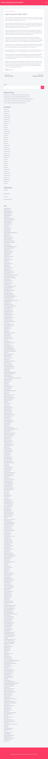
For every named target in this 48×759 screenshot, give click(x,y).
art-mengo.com (7, 493)
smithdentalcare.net (8, 736)
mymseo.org (6, 725)
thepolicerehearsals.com (8, 430)
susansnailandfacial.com (8, 602)
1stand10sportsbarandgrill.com (10, 351)
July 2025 (6, 125)
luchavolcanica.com (7, 533)
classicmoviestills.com (8, 416)
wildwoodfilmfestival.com (9, 276)
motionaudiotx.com (8, 729)
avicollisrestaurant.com (8, 546)
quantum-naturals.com (8, 690)
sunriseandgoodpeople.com (9, 522)
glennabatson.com (7, 438)
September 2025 (7, 121)
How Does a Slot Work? (38, 75)
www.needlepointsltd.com (9, 632)
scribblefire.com (7, 392)
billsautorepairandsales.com (9, 688)
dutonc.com (6, 498)
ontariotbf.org (6, 243)
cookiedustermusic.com (8, 529)
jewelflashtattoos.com (8, 252)
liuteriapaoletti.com (8, 520)
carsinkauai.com (7, 700)
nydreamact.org (7, 249)
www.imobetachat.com (8, 591)
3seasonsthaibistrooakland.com (10, 390)
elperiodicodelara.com (8, 211)
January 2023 (6, 171)
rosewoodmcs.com (7, 656)
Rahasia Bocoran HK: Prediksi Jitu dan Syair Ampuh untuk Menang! (16, 94)
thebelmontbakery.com (8, 238)
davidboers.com (7, 589)
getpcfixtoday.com (7, 253)
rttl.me (5, 731)
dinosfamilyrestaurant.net (9, 294)
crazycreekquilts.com (8, 445)
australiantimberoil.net (8, 293)
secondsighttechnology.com (9, 361)
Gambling (11, 69)
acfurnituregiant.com (8, 222)
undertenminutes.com (8, 224)
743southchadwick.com (8, 307)
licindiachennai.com (7, 214)
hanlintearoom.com (7, 708)
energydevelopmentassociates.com (11, 300)
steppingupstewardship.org (9, 643)
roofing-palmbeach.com (8, 310)
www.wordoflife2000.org (9, 324)
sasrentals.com (7, 359)
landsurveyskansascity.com (9, 622)
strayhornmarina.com (8, 440)
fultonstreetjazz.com (8, 280)
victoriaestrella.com (8, 540)
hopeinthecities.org (7, 409)
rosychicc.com (6, 404)
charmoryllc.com (7, 424)
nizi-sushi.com (6, 492)
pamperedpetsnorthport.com (9, 342)
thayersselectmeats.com (9, 574)
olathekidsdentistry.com (8, 346)
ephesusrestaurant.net (8, 671)
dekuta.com (6, 652)
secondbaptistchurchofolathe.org (10, 724)
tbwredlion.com (7, 687)
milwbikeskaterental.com (9, 513)
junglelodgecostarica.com (9, 502)
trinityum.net (6, 667)
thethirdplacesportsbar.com (9, 670)
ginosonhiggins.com (7, 509)
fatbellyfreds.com (7, 674)
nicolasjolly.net (7, 455)
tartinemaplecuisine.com (8, 489)
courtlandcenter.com (8, 543)
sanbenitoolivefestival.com (9, 414)
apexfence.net (6, 741)
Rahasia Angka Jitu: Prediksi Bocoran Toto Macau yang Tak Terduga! (17, 100)
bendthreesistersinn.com (8, 524)
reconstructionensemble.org (9, 530)
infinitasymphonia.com (8, 457)
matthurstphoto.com (8, 695)
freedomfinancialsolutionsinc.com (10, 613)
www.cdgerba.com (7, 680)
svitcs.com (6, 564)
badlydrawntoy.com (7, 594)
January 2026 (6, 113)
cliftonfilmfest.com (8, 315)
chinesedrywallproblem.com (9, 523)
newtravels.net (7, 235)
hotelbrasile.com (7, 279)
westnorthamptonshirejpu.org (10, 277)
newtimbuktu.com (7, 228)
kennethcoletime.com (8, 485)
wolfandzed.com (7, 650)
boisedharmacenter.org (8, 399)
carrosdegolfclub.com (8, 298)
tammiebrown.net (7, 496)
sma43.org (6, 637)
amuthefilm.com (7, 452)
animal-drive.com (7, 570)
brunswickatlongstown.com (9, 488)
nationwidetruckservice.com (9, 536)
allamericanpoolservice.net (9, 373)
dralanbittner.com (7, 335)
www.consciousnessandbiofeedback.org (11, 660)
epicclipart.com (7, 257)
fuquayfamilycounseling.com (9, 721)
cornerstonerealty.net (8, 659)
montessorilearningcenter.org (9, 691)
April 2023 (6, 165)
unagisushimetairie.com (8, 250)
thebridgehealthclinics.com (9, 580)
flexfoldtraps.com (7, 615)
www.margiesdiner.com (8, 629)
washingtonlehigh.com (8, 646)
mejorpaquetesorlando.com (9, 349)
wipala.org (6, 402)
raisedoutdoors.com (8, 318)
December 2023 (7, 149)
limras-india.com (7, 209)
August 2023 (6, 157)
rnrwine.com (6, 718)
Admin (13, 11)
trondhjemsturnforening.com (9, 684)
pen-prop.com (6, 604)
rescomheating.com (7, 732)
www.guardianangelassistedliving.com (11, 683)
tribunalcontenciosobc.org (9, 434)
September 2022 (7, 179)
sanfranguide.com (7, 423)
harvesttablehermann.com (9, 297)
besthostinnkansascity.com (9, 735)
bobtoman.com (7, 262)
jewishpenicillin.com (8, 375)
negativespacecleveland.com (9, 519)
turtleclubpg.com (7, 537)
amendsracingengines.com (9, 616)
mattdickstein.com (7, 592)
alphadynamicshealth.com (9, 705)
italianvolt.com (7, 331)
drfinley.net (6, 715)
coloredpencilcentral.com (9, 314)
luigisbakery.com (7, 647)
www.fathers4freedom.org (9, 606)
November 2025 (7, 117)
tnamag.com (6, 571)
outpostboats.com (7, 406)
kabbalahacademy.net (8, 355)
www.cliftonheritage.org (8, 636)
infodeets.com (6, 217)
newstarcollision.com (8, 358)
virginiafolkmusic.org (8, 379)
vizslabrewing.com (7, 334)
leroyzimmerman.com (8, 714)
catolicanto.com (7, 385)
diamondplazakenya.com (8, 685)
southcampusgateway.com (9, 272)
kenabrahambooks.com (8, 450)
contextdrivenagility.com (9, 475)
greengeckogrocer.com (8, 363)
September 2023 (7, 155)
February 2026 (6, 111)
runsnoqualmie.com (7, 626)
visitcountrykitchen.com (8, 505)
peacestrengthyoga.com (8, 612)
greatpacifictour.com (8, 539)
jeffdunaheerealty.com (8, 611)
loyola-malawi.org (7, 403)
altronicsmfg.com (7, 229)
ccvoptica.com (6, 644)
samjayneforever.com (8, 694)
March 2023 (6, 167)
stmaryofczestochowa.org (9, 479)
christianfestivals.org (8, 503)
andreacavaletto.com (8, 396)
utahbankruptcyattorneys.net (9, 321)
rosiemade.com (7, 344)
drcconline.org (6, 547)
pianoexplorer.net (7, 664)
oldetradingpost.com (8, 289)
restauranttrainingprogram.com (10, 372)
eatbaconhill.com (7, 231)
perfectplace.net (7, 389)
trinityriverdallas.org (8, 387)
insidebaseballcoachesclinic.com (10, 698)
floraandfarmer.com (8, 301)
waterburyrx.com (7, 550)
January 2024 (6, 147)
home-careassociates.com (9, 394)
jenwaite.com (6, 711)
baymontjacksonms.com (8, 515)
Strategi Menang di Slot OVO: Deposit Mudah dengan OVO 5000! (16, 96)
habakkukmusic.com (7, 596)
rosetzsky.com (6, 464)
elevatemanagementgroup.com (10, 712)
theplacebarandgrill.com (8, 548)
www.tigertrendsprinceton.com (10, 605)
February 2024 (6, 145)
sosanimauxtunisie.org (8, 263)
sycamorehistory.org (8, 657)
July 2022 (6, 183)
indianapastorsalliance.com (9, 554)
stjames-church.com (8, 468)
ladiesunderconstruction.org (9, 290)
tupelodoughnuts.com (8, 345)
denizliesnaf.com (7, 560)
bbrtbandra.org (7, 255)
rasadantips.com (7, 226)
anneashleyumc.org (7, 620)
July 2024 (6, 135)
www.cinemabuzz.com (8, 653)
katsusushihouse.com (8, 459)
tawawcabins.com (7, 327)
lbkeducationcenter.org (8, 386)
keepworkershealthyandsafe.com (10, 246)
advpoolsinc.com (7, 551)
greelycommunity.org (8, 461)
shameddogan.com (7, 582)
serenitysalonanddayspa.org (9, 219)
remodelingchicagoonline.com (9, 639)
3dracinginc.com (7, 426)
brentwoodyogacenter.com (9, 640)
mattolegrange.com (8, 500)
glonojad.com (6, 465)
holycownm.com (7, 534)
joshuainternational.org (8, 601)
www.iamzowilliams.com (9, 661)
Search (5, 84)
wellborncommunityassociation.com (11, 274)
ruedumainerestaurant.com (9, 462)
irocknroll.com (6, 322)
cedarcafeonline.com (8, 221)
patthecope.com (7, 563)
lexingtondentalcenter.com (9, 368)
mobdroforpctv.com (8, 411)
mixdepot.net (6, 654)
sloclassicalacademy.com (9, 435)
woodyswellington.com (8, 673)
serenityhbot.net (7, 599)
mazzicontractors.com (8, 668)
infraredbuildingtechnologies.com (10, 296)
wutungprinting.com (8, 510)
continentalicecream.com (9, 444)
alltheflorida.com (7, 697)
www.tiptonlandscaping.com (9, 642)
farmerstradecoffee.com (9, 587)
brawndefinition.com (8, 443)
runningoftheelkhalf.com (9, 609)
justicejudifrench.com (8, 481)
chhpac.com (6, 726)
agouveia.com (6, 722)
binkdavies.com (7, 447)
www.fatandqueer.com (8, 619)
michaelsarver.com (7, 362)
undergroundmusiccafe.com (9, 738)
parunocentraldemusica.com (9, 681)
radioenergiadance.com (8, 267)
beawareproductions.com (9, 474)
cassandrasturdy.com (8, 413)
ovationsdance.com (7, 380)
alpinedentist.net (7, 266)
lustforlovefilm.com (8, 454)
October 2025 (6, 119)
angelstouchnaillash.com (9, 354)
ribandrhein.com (7, 382)
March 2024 (6, 143)
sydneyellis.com (7, 369)
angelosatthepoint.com (8, 553)
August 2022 (6, 181)
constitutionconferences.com (9, 561)
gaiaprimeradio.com (7, 495)
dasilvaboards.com (7, 437)
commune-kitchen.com (8, 451)
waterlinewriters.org (8, 581)
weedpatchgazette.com (8, 338)
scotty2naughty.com (8, 469)
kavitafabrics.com (7, 531)
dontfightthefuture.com (8, 311)
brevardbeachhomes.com (9, 304)
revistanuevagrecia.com (8, 467)
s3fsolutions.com (7, 303)
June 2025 (6, 127)
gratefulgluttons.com (8, 410)
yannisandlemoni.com (8, 337)
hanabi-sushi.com (7, 649)
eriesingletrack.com (7, 341)
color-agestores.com (8, 400)
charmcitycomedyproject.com (9, 472)
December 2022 (7, 173)
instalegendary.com (7, 245)
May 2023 (6, 163)
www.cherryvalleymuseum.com (10, 286)
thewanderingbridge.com (8, 482)
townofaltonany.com (8, 516)
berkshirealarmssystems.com (9, 332)
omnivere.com (6, 225)
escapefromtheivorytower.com (10, 305)
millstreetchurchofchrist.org (9, 701)
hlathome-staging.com (8, 365)
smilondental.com (7, 356)
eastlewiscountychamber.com (9, 433)
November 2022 (7, 175)
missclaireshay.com (7, 208)
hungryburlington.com (8, 486)
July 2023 (6, 159)
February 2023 (6, 169)
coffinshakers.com (7, 478)
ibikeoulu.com (6, 476)
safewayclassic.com (8, 239)
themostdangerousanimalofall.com (11, 428)
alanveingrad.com (7, 507)
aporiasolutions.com (8, 575)
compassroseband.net (8, 567)
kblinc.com (6, 339)
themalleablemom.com (8, 483)
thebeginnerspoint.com (8, 420)
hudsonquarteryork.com (8, 677)
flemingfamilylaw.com (8, 717)
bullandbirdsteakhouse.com (9, 633)
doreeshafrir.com (7, 471)
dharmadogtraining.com (8, 728)
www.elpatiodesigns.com (9, 676)
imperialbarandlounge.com (9, 317)
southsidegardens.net (8, 666)
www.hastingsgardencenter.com (10, 663)
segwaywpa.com (7, 577)
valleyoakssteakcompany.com (10, 555)
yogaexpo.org (6, 393)
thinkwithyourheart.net (8, 320)
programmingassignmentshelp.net (10, 232)
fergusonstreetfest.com (8, 692)
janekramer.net (7, 491)
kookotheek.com (7, 269)
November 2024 (7, 133)
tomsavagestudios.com (8, 376)
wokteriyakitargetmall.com (9, 366)
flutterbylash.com (7, 707)
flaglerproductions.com (8, 441)
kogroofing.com (7, 265)
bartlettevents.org (7, 281)
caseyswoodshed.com (8, 557)
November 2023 (7, 151)
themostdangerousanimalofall (12, 2)
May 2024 (6, 139)
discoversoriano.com (8, 418)
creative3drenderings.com (9, 585)
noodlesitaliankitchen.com (9, 248)
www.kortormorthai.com (8, 618)
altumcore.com (7, 568)
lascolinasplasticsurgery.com (9, 635)
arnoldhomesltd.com (8, 313)
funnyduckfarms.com (8, 709)
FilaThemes (35, 754)
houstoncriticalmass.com (9, 427)
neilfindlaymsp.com (7, 544)
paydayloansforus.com (8, 236)
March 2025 (6, 129)
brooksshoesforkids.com (8, 572)
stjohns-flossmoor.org (8, 526)
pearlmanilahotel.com (8, 259)
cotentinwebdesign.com (8, 287)
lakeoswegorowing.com (8, 719)
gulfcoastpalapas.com (8, 578)
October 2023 (6, 153)
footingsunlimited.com (8, 625)
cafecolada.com (7, 417)
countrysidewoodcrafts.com (9, 241)
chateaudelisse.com (8, 273)
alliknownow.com (7, 431)
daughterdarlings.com (8, 215)
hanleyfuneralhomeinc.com (9, 348)
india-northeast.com (8, 308)
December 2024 (7, 131)
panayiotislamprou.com (8, 270)
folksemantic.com (7, 328)
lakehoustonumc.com (8, 595)
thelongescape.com (7, 499)
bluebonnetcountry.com (8, 256)
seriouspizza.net (7, 565)
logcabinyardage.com (8, 588)
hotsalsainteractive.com (8, 218)
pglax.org (5, 517)
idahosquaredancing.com (8, 325)
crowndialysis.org (7, 370)
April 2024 (6, 141)
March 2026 (6, 109)
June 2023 (6, 161)
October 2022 (6, 177)
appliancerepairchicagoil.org (9, 242)
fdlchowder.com (7, 630)
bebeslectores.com (7, 291)
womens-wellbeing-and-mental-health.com (12, 378)
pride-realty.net (7, 704)
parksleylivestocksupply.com (9, 397)
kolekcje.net (6, 383)
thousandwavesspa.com (8, 541)
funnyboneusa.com (7, 527)
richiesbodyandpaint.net (8, 212)
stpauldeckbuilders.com (8, 623)
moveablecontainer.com (8, 283)
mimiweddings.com (7, 733)
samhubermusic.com (8, 739)
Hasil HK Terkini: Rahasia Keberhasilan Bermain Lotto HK (15, 102)
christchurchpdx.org (7, 448)
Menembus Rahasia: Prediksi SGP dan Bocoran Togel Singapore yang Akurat (18, 98)
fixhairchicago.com (7, 558)
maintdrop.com (7, 260)
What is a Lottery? (9, 75)
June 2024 (6, 137)
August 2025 (6, 123)
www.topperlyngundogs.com (9, 608)
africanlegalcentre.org (8, 458)
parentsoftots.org (7, 584)
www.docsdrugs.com (8, 628)
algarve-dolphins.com (8, 506)
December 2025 (7, 115)
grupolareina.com (7, 284)
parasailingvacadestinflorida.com (10, 702)
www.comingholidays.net (9, 421)
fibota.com (6, 678)
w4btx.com (6, 352)
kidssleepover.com (7, 233)
